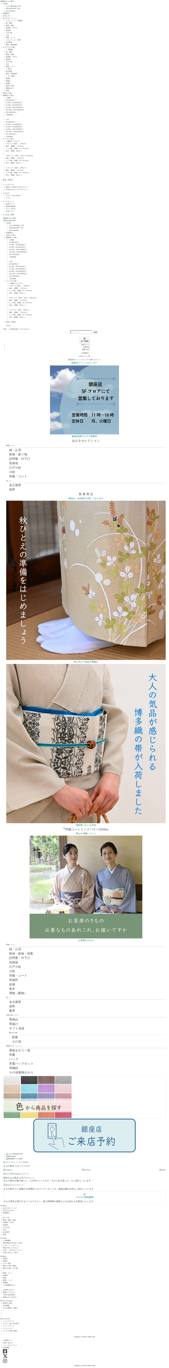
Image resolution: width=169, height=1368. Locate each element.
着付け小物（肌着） (10, 1266)
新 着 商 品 (86, 494)
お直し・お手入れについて (12, 1250)
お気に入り (7, 16)
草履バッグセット (21, 1063)
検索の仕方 (86, 349)
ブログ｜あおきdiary (13, 195)
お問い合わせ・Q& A (10, 1252)
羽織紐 (13, 1068)
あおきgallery (10, 11)
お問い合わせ (8, 1343)
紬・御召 (9, 23)
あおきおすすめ (8, 1210)
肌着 (15, 1037)
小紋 (7, 35)
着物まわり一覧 (19, 1050)
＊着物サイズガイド (13, 141)
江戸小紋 (9, 33)
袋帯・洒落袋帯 (11, 45)
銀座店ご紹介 (8, 1303)
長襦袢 (8, 83)
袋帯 (12, 489)
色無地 (8, 30)
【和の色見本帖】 (9, 1295)
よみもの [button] (6, 193)
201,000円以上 (11, 112)
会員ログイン (10, 204)
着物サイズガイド (9, 1292)
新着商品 (6, 13)
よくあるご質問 (8, 215)
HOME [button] (5, 4)
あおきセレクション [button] (10, 18)
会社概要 (6, 1305)
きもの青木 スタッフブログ (16, 1166)
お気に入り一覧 (84, 356)
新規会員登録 (10, 206)
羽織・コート (10, 37)
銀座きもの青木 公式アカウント (17, 187)
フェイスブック (8, 1326)
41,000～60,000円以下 (14, 105)
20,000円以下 (11, 100)
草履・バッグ (8, 1280)
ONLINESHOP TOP (13, 8)
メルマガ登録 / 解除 (10, 1331)
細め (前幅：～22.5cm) (15, 146)
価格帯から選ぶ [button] (8, 95)
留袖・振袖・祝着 (21, 953)
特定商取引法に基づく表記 (12, 1243)
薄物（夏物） (18, 993)
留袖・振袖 (10, 25)
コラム (8, 198)
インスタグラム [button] (8, 185)
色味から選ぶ (8, 93)
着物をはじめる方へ (10, 1297)
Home (8, 325)
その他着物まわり (21, 1072)
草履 (12, 1054)
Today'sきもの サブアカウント (17, 189)
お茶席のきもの (8, 1290)
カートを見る (10, 209)
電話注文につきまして (11, 1248)
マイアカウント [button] (8, 201)
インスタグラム (8, 1321)
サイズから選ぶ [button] (8, 139)
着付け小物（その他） (11, 1268)
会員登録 (86, 347)
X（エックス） (8, 1328)
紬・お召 (15, 450)
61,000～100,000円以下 (14, 107)
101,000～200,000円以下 (15, 110)
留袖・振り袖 (18, 454)
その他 (16, 1041)
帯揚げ (8, 81)
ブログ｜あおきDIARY (11, 1323)
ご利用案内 (84, 353)
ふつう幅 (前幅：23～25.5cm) (17, 148)
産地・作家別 (8, 180)
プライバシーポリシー (11, 1245)
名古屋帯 (9, 42)
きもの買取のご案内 (10, 1308)
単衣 (12, 988)
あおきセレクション (86, 440)
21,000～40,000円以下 (14, 103)
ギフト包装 (16, 1028)
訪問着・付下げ (11, 28)
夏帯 (12, 1010)
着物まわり (10, 88)
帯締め (8, 78)
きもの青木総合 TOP (13, 6)
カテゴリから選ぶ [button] (9, 47)
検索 (95, 332)
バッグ (13, 1059)
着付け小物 (10, 86)
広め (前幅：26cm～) (14, 151)
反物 (7, 90)
